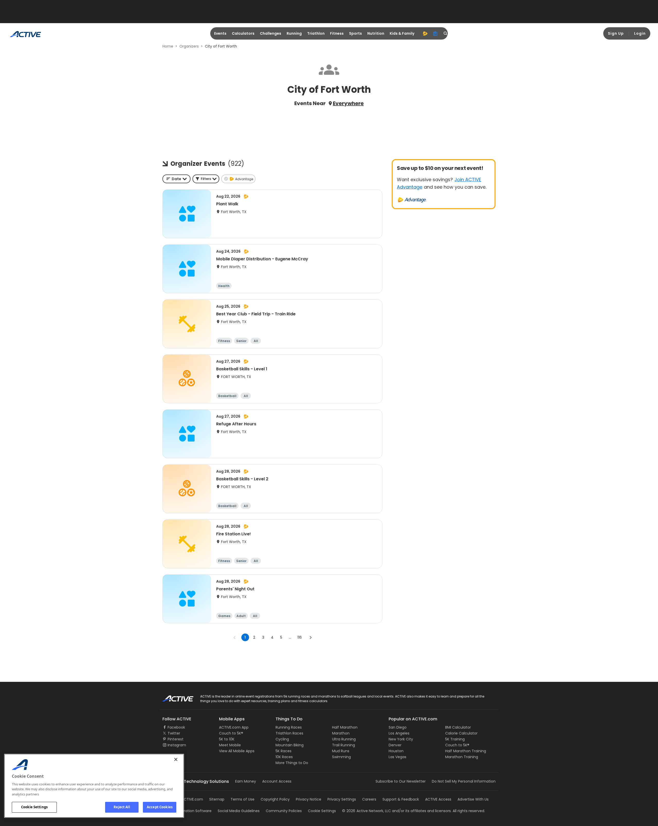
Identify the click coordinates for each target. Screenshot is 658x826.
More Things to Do (292, 762)
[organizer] (435, 33)
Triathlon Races (289, 733)
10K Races (284, 756)
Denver (395, 745)
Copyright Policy (275, 799)
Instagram (177, 745)
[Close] (175, 759)
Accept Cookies (159, 807)
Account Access (276, 781)
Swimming (341, 756)
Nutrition (375, 33)
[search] (445, 33)
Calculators (243, 33)
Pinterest (176, 739)
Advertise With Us (473, 799)
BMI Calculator (458, 727)
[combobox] (176, 179)
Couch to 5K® (231, 733)
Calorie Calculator (461, 733)
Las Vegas (397, 756)
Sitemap (216, 799)
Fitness (337, 33)
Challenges (270, 33)
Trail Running (343, 745)
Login (640, 33)
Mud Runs (340, 751)
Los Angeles (399, 733)
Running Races (289, 727)
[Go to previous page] (235, 637)
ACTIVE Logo (173, 696)
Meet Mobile (230, 745)
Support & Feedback (400, 799)
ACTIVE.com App (234, 727)
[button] (206, 179)
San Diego (398, 727)
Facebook (176, 727)
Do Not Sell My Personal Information (464, 781)
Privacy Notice (308, 799)
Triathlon (316, 33)
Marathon (341, 733)
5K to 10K (226, 739)
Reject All (122, 807)
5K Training (455, 739)
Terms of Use (242, 799)
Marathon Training (461, 756)
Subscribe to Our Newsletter (401, 781)
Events (220, 33)
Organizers (189, 46)
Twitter (174, 733)
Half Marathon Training (465, 751)
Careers (369, 799)
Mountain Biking (290, 745)
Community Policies (284, 810)
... (290, 637)
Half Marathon (345, 727)
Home (167, 46)
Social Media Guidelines (239, 810)
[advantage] (425, 33)
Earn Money (245, 781)
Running (294, 33)
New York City (401, 739)
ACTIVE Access (438, 799)
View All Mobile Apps (236, 751)
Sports (355, 33)
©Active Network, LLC (366, 810)
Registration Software (192, 810)
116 (299, 637)
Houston (396, 751)
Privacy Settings (341, 799)
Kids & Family (402, 33)
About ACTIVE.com (186, 799)
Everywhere (348, 103)
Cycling (282, 739)
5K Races (283, 751)
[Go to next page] (310, 637)
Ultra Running (344, 739)
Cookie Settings (34, 807)
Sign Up (616, 33)
